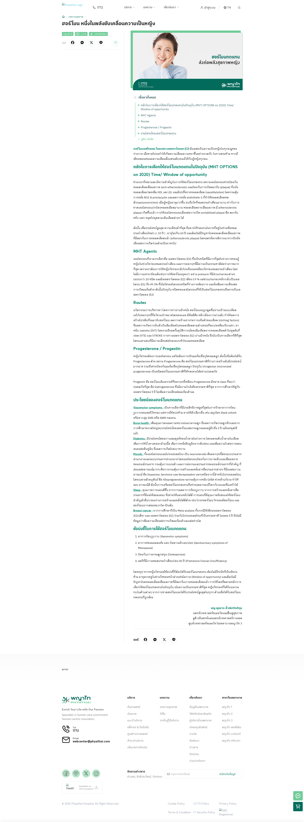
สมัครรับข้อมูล (227, 774)
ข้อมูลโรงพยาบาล (198, 707)
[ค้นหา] (239, 8)
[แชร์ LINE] (101, 42)
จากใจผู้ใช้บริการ (169, 720)
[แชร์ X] (91, 42)
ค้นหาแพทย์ (133, 707)
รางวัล (192, 733)
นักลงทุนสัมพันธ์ (198, 727)
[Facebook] (66, 773)
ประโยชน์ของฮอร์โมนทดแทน (158, 133)
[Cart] (298, 806)
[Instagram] (96, 773)
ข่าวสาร (193, 747)
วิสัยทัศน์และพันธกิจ (200, 713)
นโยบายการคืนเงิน (137, 747)
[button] (74, 8)
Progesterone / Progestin (156, 127)
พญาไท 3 (227, 720)
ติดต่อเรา (194, 740)
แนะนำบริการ (134, 720)
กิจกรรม (194, 754)
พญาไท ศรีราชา (231, 740)
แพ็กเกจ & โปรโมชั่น (138, 727)
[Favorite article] (115, 42)
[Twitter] (86, 773)
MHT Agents (148, 115)
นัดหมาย (131, 713)
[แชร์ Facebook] (72, 42)
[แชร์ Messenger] (82, 42)
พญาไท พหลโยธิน (231, 727)
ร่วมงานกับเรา (197, 760)
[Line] (76, 773)
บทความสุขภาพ (76, 16)
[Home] (63, 16)
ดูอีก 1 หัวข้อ (147, 139)
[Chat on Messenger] (298, 796)
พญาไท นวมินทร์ (231, 733)
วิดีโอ (162, 713)
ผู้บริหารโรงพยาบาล (200, 720)
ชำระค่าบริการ (135, 740)
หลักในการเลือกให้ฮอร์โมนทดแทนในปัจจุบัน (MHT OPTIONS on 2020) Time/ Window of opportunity (187, 107)
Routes (145, 121)
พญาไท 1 (227, 707)
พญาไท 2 (227, 713)
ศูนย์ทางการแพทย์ (137, 733)
